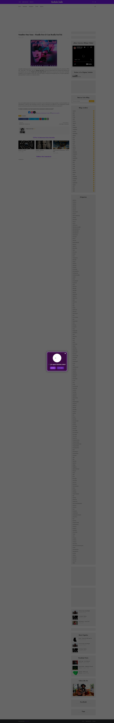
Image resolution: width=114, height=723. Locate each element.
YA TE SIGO (60, 368)
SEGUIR (52, 368)
